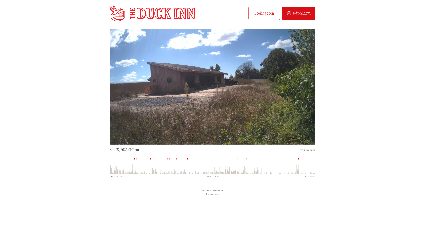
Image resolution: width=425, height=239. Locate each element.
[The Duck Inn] (152, 13)
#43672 (310, 150)
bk (209, 194)
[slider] (212, 166)
